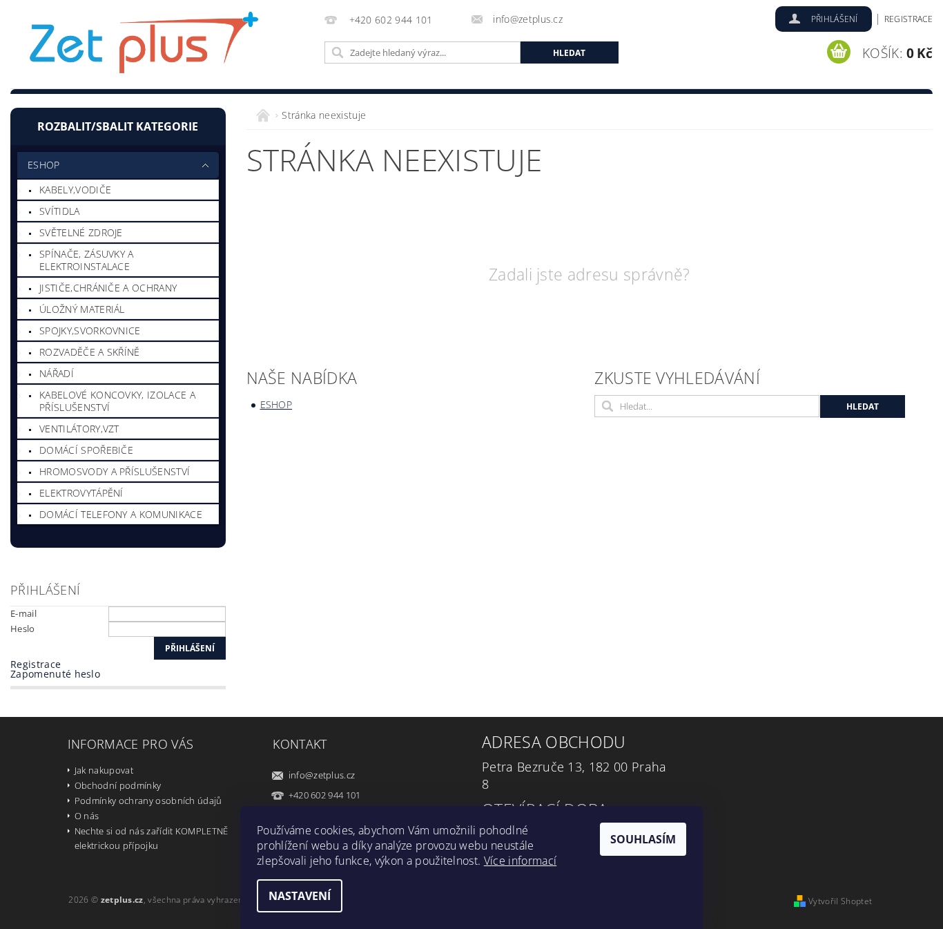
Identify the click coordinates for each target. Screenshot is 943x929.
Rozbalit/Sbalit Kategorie (117, 126)
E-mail (23, 613)
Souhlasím (643, 839)
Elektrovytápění (81, 492)
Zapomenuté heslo (55, 673)
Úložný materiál (82, 309)
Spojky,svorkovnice (90, 330)
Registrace (908, 19)
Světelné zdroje (81, 232)
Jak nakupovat (104, 770)
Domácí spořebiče (86, 450)
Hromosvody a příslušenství (114, 471)
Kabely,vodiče (75, 189)
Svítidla (59, 211)
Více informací (520, 860)
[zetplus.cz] (145, 46)
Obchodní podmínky (118, 785)
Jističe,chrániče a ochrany (108, 287)
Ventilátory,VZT (79, 428)
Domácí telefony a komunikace (120, 514)
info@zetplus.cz (322, 775)
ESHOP (44, 164)
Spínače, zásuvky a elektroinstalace (86, 260)
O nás (87, 816)
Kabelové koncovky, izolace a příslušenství (117, 401)
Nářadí (56, 373)
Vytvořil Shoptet (840, 901)
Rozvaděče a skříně (89, 351)
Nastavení (300, 895)
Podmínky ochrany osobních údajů (148, 800)
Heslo (22, 628)
